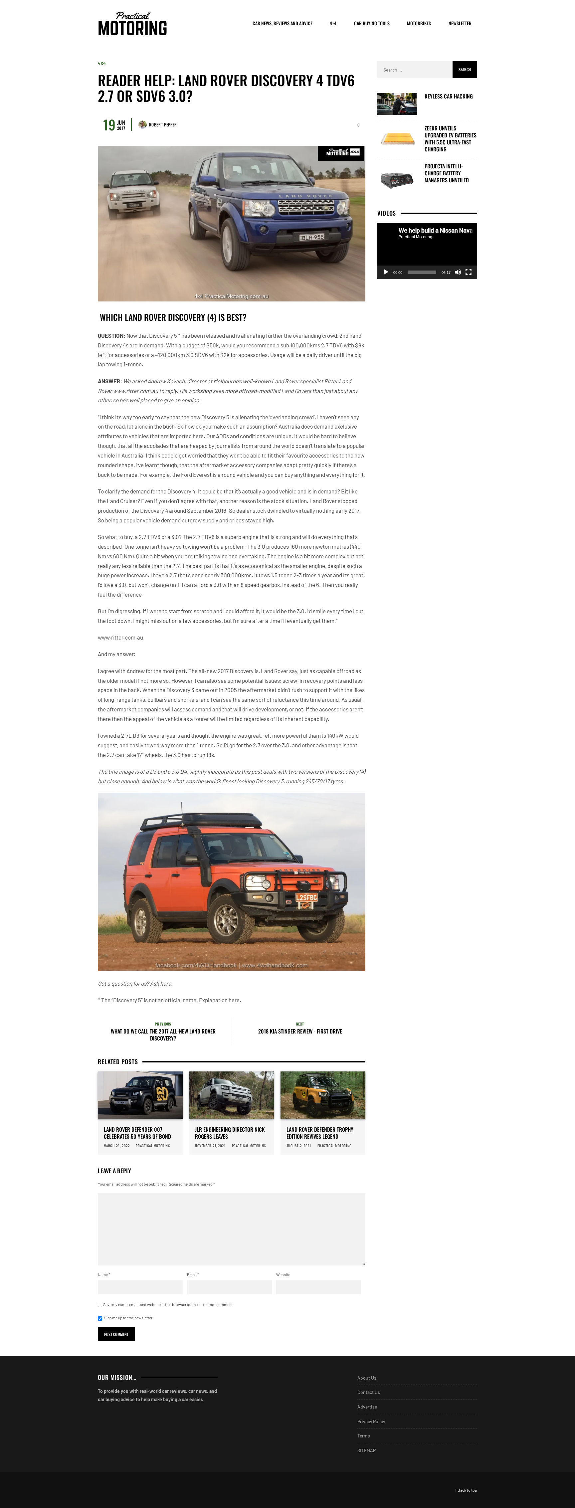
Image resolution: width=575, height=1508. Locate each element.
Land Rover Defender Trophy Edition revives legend (320, 1133)
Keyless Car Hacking (449, 96)
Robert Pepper (163, 124)
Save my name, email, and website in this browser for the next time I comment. (168, 1304)
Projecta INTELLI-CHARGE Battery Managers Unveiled (447, 173)
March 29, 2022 (117, 1145)
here (165, 983)
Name (104, 1274)
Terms (363, 1435)
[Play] (386, 272)
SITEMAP (366, 1450)
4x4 (102, 63)
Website (283, 1274)
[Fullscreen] (468, 272)
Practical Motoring (153, 1145)
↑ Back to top (466, 1490)
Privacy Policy (371, 1421)
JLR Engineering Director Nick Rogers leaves (230, 1133)
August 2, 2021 (299, 1145)
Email (193, 1274)
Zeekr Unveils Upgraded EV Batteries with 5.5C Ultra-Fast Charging (451, 138)
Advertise (367, 1407)
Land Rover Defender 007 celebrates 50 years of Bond (137, 1133)
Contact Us (368, 1392)
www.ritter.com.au (135, 390)
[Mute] (458, 272)
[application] (427, 251)
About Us (366, 1378)
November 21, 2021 (210, 1145)
